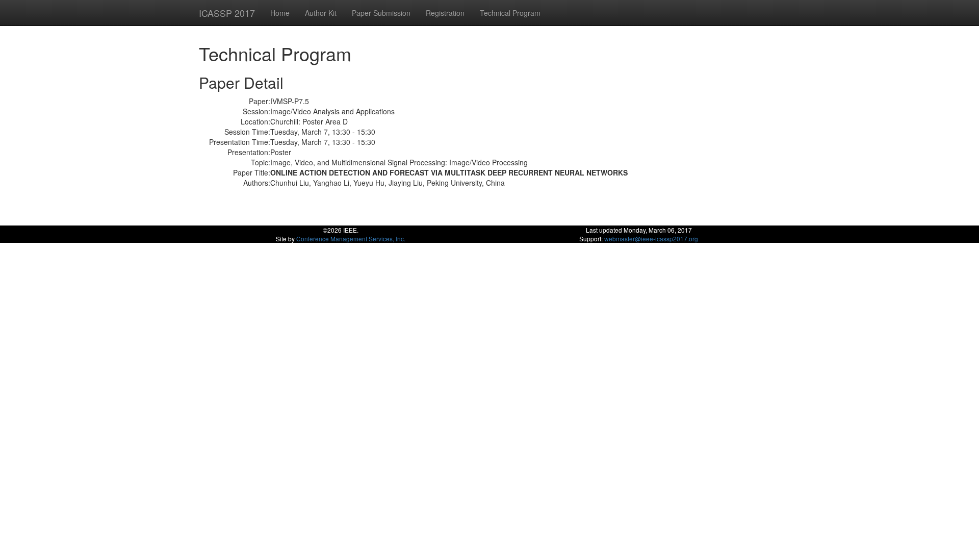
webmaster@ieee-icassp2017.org (651, 238)
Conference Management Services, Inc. (350, 238)
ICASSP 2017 (227, 12)
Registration (445, 13)
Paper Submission (381, 13)
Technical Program (510, 13)
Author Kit (321, 13)
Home (280, 13)
